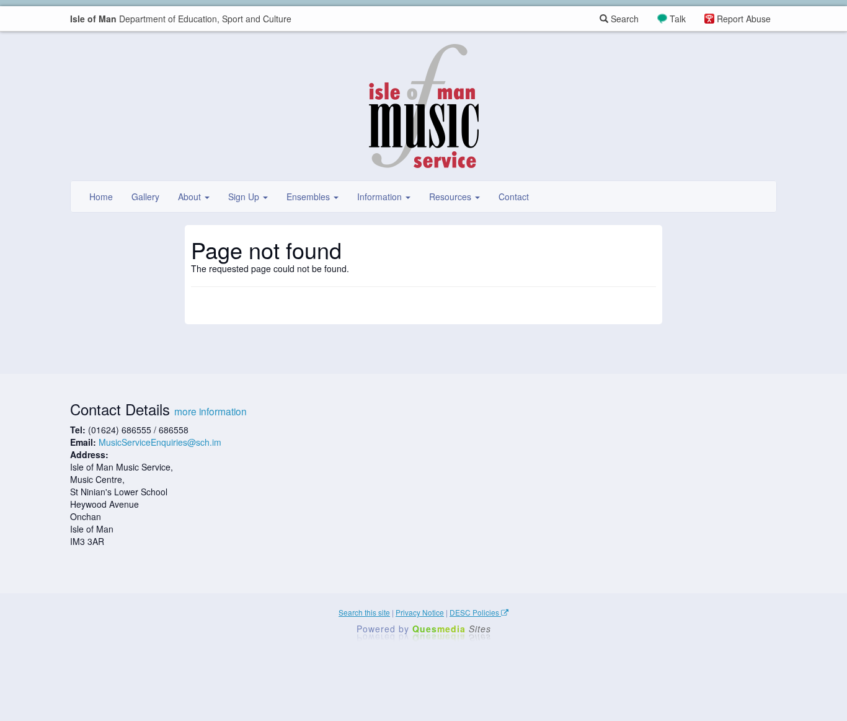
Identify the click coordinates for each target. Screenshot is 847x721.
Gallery (145, 196)
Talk (678, 18)
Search (623, 18)
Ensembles (309, 196)
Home (101, 196)
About (190, 196)
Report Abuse (744, 18)
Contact (514, 196)
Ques (451, 628)
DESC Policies (475, 612)
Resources (451, 196)
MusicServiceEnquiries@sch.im (160, 442)
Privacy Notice (420, 612)
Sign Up (245, 196)
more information (210, 411)
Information (380, 196)
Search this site (364, 612)
